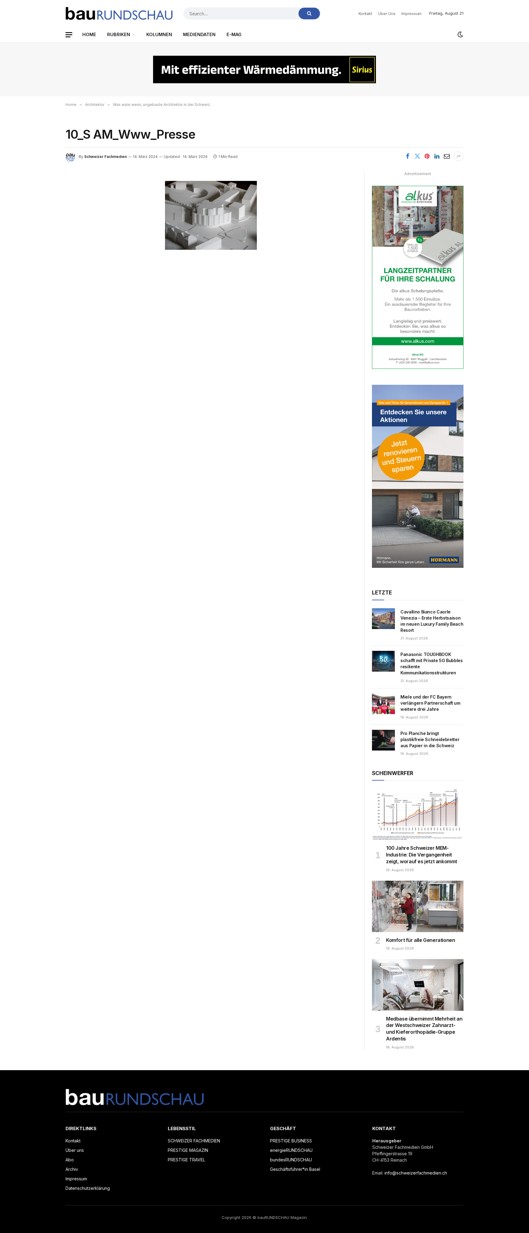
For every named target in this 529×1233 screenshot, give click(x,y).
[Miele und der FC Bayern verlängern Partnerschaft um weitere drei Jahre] (383, 703)
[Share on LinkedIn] (436, 156)
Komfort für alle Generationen (420, 940)
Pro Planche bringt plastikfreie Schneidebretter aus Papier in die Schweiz (429, 739)
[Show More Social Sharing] (458, 156)
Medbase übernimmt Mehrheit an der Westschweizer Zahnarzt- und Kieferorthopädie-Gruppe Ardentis (424, 1029)
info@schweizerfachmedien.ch (416, 1172)
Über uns (386, 13)
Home (89, 34)
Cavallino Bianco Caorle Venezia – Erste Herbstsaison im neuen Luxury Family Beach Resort (431, 621)
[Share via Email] (446, 156)
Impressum (411, 13)
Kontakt (365, 13)
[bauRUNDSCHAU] (119, 13)
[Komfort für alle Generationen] (417, 906)
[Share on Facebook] (407, 156)
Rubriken (118, 34)
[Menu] (69, 35)
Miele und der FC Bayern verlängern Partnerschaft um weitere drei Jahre (430, 703)
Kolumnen (159, 34)
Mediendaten (199, 34)
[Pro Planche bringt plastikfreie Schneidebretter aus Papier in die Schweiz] (383, 740)
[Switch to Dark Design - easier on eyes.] (459, 35)
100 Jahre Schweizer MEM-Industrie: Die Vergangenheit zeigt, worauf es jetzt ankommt (421, 854)
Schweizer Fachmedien (105, 156)
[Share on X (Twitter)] (417, 156)
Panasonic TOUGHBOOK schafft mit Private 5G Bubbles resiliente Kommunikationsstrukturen (431, 663)
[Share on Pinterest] (427, 156)
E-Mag (234, 34)
